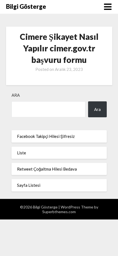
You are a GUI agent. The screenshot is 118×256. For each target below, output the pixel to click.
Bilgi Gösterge (26, 6)
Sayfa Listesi (28, 185)
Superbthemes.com (59, 211)
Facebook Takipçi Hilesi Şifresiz (46, 136)
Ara (16, 95)
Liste (21, 152)
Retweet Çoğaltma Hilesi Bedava (47, 168)
